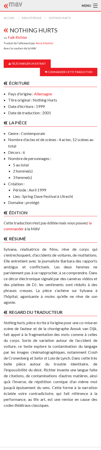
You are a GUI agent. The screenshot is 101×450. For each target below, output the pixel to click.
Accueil (9, 17)
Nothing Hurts (59, 17)
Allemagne (43, 93)
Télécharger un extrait (28, 63)
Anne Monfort (44, 43)
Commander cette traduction (69, 71)
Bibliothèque (31, 17)
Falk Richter (17, 37)
